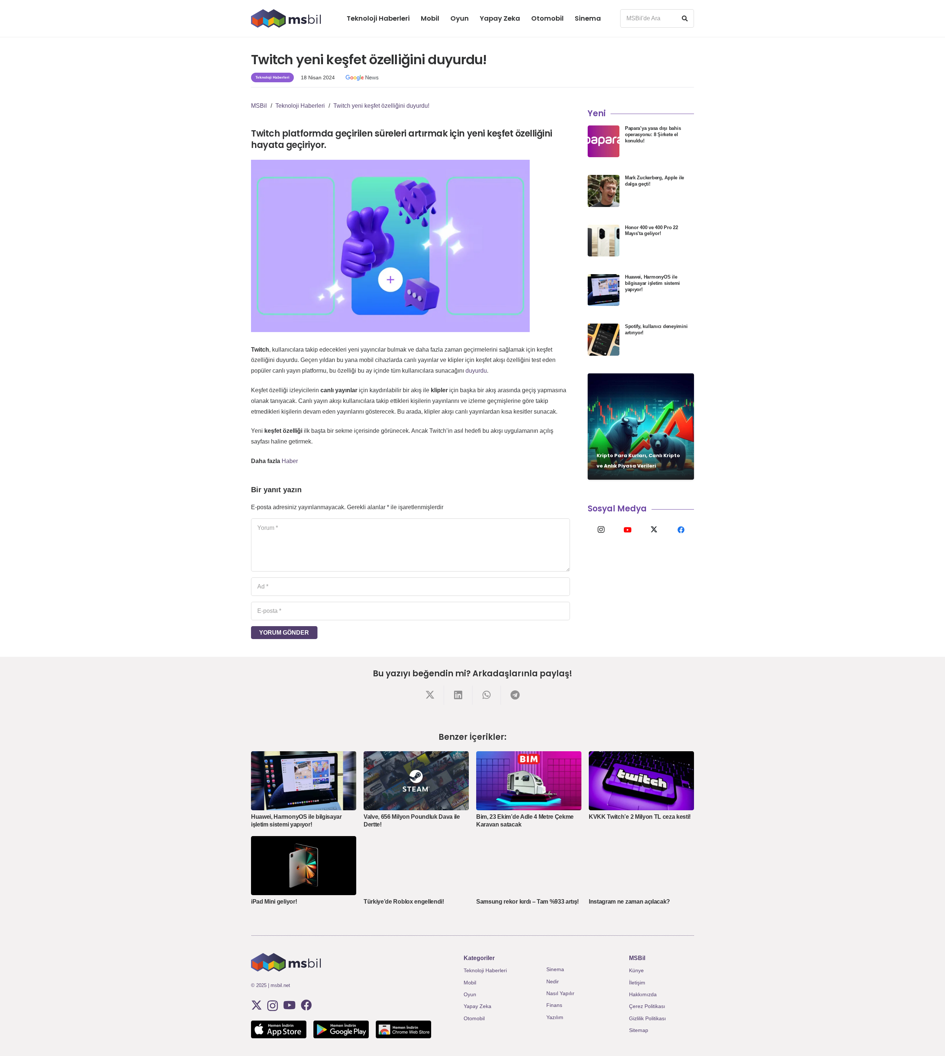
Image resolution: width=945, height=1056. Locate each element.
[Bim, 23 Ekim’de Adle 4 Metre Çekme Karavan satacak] (528, 780)
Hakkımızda (643, 994)
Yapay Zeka (477, 1006)
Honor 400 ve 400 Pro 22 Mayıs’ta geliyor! (651, 231)
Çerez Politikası (647, 1006)
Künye (636, 970)
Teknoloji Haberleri (485, 970)
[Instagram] (601, 530)
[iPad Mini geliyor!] (303, 865)
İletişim (637, 983)
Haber (290, 461)
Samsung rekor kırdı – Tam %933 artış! (527, 901)
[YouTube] (627, 530)
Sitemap (638, 1030)
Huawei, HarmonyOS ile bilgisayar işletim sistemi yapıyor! (652, 283)
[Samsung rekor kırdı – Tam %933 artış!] (528, 865)
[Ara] (685, 18)
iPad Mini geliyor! (274, 901)
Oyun (470, 994)
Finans (554, 1005)
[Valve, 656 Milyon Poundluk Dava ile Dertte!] (416, 780)
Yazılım (554, 1017)
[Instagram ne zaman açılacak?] (641, 865)
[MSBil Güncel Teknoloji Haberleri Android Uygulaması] (341, 1029)
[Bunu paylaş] (430, 695)
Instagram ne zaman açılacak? (629, 901)
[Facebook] (680, 530)
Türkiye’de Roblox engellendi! (404, 901)
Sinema (555, 969)
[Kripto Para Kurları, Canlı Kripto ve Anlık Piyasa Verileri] (641, 426)
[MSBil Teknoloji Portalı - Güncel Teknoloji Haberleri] (286, 18)
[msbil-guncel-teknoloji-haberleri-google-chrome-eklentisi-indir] (403, 1029)
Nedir (552, 981)
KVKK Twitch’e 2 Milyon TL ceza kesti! (640, 817)
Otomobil (474, 1018)
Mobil (470, 983)
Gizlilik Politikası (647, 1018)
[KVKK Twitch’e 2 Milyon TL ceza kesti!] (641, 780)
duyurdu (476, 370)
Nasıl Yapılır (560, 993)
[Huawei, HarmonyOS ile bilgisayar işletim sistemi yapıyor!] (303, 780)
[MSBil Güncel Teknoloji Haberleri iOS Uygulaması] (278, 1029)
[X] (654, 530)
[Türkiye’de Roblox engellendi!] (416, 865)
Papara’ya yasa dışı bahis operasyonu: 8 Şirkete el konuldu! (653, 134)
